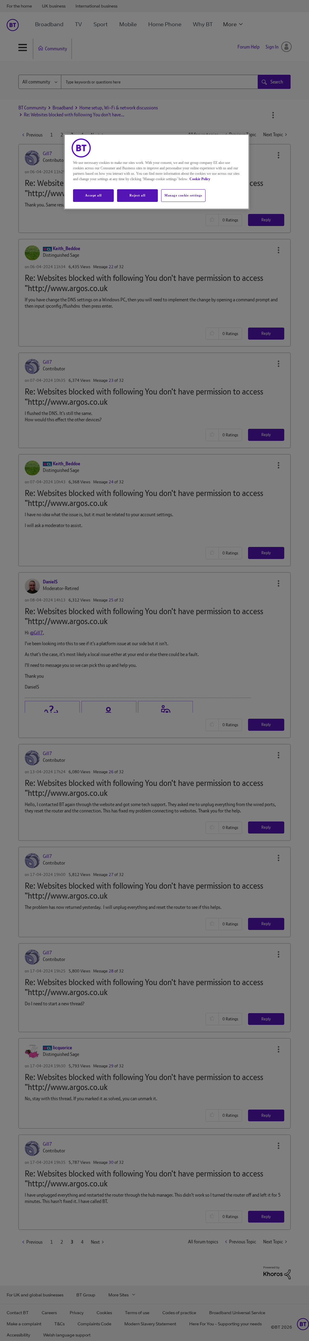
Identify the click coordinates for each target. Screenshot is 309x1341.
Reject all (137, 195)
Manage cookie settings (183, 195)
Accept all (93, 195)
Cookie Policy (200, 179)
